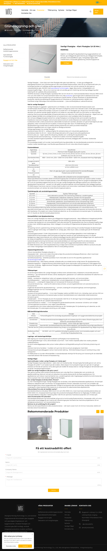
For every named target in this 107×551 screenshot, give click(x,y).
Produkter (40, 10)
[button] (97, 411)
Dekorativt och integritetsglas (8, 65)
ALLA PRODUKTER (9, 45)
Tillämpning (52, 10)
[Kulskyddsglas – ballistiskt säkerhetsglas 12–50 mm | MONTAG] (65, 428)
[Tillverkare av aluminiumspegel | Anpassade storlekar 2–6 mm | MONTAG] (40, 428)
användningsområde (35, 259)
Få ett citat (97, 11)
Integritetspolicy (86, 547)
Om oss (32, 10)
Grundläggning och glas (31, 30)
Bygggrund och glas (10, 60)
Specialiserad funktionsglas (8, 55)
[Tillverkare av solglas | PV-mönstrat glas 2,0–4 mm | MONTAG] (91, 428)
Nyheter (61, 10)
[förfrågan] (105, 269)
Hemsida (24, 10)
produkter (69, 95)
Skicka (53, 490)
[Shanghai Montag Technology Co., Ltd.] (11, 11)
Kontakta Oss (26, 13)
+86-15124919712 (19, 3)
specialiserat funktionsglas (60, 88)
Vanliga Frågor (71, 10)
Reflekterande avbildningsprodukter (10, 50)
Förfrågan (66, 63)
